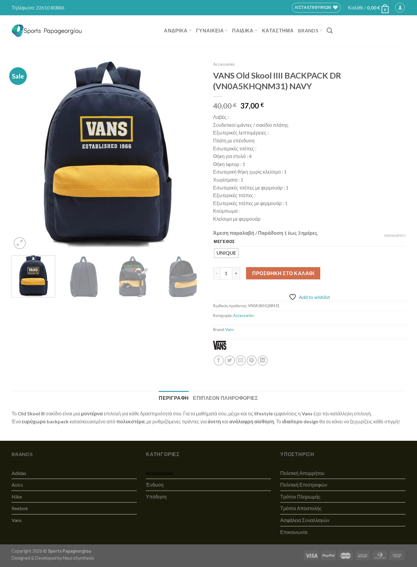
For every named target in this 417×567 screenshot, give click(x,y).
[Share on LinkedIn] (263, 360)
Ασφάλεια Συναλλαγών (304, 520)
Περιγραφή (174, 398)
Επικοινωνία (293, 532)
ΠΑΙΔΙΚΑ (242, 30)
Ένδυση (155, 485)
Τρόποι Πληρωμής (300, 496)
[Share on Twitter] (230, 360)
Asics (17, 485)
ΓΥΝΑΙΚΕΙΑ (210, 30)
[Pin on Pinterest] (252, 360)
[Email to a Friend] (241, 360)
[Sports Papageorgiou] (47, 30)
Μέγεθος (224, 242)
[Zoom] (20, 243)
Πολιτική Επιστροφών (303, 485)
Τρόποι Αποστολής (301, 508)
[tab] (174, 398)
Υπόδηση (156, 496)
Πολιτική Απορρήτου (302, 473)
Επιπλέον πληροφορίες (225, 398)
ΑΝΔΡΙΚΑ (175, 30)
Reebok (20, 508)
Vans (229, 329)
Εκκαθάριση (394, 235)
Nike (17, 496)
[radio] (226, 253)
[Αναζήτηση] (329, 30)
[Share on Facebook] (219, 360)
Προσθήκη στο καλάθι (283, 273)
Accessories (224, 64)
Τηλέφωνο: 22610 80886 (38, 7)
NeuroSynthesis (78, 558)
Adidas (19, 473)
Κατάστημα (278, 30)
